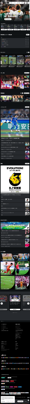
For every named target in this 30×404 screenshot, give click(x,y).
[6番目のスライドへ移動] (16, 312)
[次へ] (28, 52)
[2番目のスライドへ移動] (13, 312)
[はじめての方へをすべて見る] (15, 225)
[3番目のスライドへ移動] (14, 312)
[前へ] (27, 52)
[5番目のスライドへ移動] (15, 312)
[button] (26, 3)
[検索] (28, 3)
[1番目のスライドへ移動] (15, 20)
